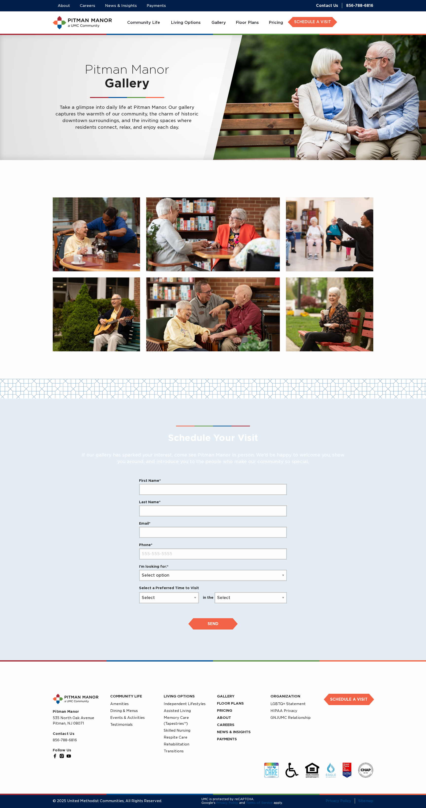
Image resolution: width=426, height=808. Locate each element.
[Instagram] (62, 756)
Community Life (126, 696)
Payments (227, 739)
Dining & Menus (124, 711)
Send (213, 624)
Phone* (145, 545)
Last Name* (149, 502)
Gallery (225, 696)
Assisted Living (177, 711)
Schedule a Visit (349, 699)
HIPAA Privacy (283, 711)
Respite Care (175, 737)
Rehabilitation (176, 744)
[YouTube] (69, 756)
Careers (225, 725)
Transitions (174, 751)
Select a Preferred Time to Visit (169, 588)
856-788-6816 (359, 5)
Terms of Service (259, 803)
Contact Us (327, 5)
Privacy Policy (227, 803)
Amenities (119, 704)
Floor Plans (230, 703)
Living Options (179, 696)
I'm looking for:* (153, 566)
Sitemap (365, 801)
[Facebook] (55, 756)
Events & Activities (127, 718)
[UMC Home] (82, 22)
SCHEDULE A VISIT (312, 22)
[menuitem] (144, 22)
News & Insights (234, 732)
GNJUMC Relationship (290, 718)
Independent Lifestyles (185, 704)
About (224, 718)
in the (208, 597)
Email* (144, 523)
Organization (285, 696)
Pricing (224, 710)
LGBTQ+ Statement (288, 704)
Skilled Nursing (177, 730)
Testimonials (121, 725)
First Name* (150, 481)
